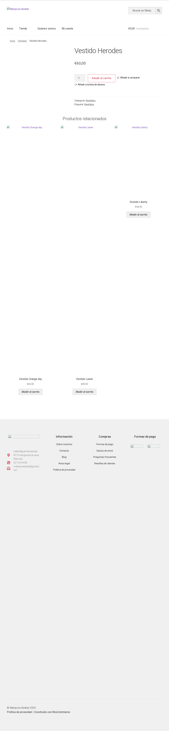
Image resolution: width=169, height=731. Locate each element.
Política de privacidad (64, 469)
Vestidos (22, 41)
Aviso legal (64, 463)
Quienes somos (46, 28)
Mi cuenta (67, 28)
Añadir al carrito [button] (138, 214)
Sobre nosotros (64, 444)
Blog (64, 457)
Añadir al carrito (101, 78)
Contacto (64, 450)
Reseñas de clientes (104, 463)
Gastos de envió (105, 450)
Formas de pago (104, 444)
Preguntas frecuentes (104, 457)
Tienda (23, 28)
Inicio (10, 28)
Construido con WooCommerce (52, 712)
